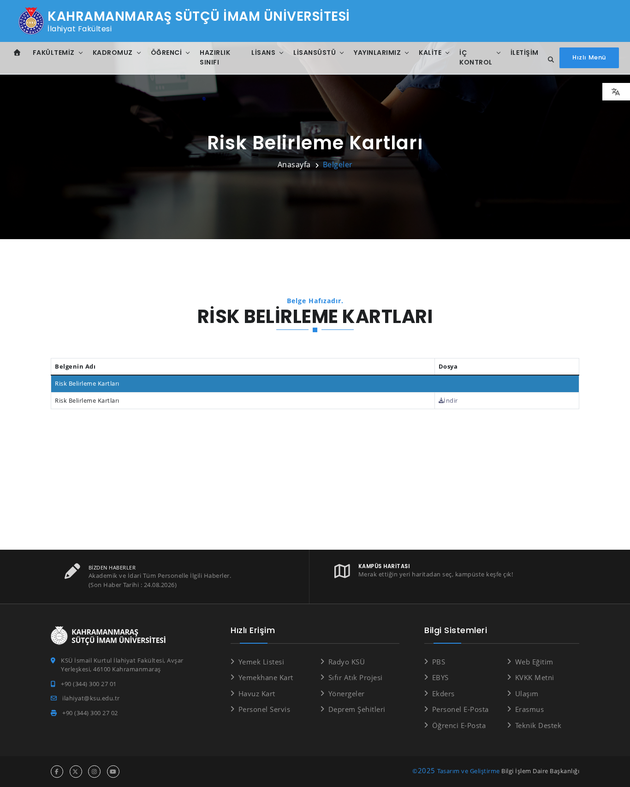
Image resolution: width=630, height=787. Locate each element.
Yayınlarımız (377, 52)
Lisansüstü (314, 52)
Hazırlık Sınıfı (215, 57)
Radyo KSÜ (346, 661)
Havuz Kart (256, 693)
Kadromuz (113, 52)
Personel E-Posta (460, 709)
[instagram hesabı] (94, 771)
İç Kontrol (476, 57)
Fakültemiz (54, 52)
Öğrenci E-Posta (459, 725)
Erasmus (529, 709)
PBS (438, 661)
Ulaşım (527, 693)
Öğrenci (166, 52)
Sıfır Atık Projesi (355, 677)
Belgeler (338, 164)
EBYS (440, 677)
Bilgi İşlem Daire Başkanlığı (540, 771)
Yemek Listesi (261, 661)
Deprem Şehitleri (357, 709)
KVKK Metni (534, 677)
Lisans (263, 52)
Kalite (430, 52)
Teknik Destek (538, 725)
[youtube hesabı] (113, 771)
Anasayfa (294, 164)
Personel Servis (264, 709)
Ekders (443, 693)
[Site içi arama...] (548, 60)
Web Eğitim (534, 661)
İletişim (525, 52)
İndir (451, 400)
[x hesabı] (76, 771)
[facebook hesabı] (57, 771)
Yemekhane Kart (265, 677)
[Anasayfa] (17, 53)
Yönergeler (346, 693)
